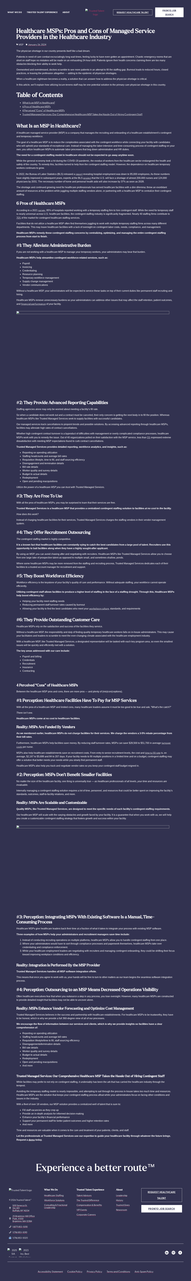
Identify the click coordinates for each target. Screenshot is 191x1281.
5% (148, 437)
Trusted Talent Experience (42, 12)
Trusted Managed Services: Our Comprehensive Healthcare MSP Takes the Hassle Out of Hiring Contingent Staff (82, 114)
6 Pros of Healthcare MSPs (36, 106)
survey (41, 210)
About (66, 12)
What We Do (14, 12)
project (87, 177)
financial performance (33, 303)
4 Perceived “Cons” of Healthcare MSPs (43, 110)
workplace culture (99, 608)
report (79, 174)
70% (18, 217)
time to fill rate (152, 752)
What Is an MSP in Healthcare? (38, 102)
